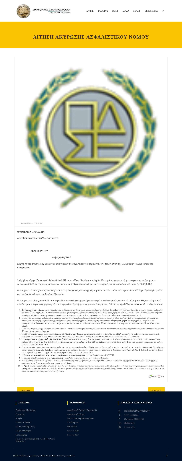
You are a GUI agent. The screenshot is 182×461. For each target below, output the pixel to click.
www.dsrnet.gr (129, 427)
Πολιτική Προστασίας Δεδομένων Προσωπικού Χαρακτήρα (35, 440)
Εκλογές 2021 (73, 430)
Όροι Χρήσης (21, 435)
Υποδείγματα (72, 422)
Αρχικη (90, 11)
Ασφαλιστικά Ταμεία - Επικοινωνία (82, 410)
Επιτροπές (20, 414)
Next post (156, 390)
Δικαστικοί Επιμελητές (25, 426)
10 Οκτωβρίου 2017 (27, 223)
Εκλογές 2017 (73, 435)
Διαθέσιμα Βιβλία (23, 422)
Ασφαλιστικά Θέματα (76, 414)
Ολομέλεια (38, 223)
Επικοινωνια (151, 11)
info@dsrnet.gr (129, 423)
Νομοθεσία (72, 426)
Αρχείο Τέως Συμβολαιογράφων (80, 418)
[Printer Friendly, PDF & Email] (156, 376)
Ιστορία (19, 418)
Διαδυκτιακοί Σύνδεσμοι (26, 410)
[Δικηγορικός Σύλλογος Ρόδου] (45, 11)
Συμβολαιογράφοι (23, 430)
